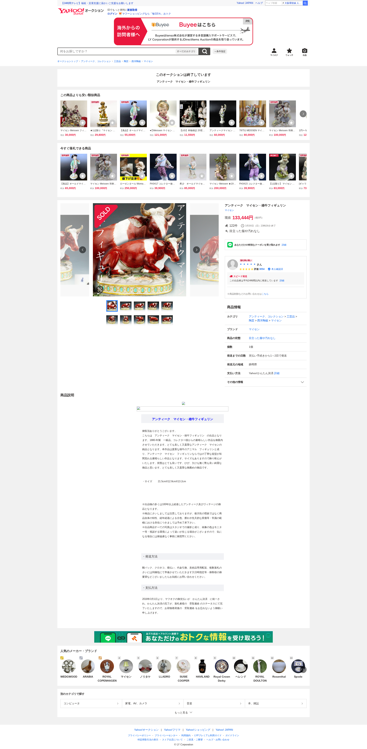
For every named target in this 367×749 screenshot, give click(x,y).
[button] (266, 382)
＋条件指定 (220, 51)
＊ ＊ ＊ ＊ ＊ (248, 264)
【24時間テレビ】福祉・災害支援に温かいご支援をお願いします (97, 3)
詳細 (284, 244)
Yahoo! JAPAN (245, 3)
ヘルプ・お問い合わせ (217, 739)
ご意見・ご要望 (195, 739)
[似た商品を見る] (100, 289)
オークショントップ (67, 61)
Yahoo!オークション (146, 729)
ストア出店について (172, 739)
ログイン (112, 13)
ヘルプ (259, 3)
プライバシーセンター (166, 735)
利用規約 (186, 735)
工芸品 (117, 61)
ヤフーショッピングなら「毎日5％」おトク (146, 13)
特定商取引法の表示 (148, 739)
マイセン (148, 61)
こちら (265, 294)
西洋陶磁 (136, 61)
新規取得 (132, 9)
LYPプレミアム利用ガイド (208, 735)
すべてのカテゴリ (186, 51)
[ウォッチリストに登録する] (83, 123)
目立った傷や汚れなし (262, 338)
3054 (262, 269)
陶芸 (126, 61)
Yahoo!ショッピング (198, 729)
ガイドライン (232, 735)
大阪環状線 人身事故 (293, 3)
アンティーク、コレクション (96, 61)
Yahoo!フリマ (172, 729)
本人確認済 (277, 269)
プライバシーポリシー (139, 735)
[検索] (305, 3)
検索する (204, 51)
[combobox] (116, 51)
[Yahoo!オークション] (81, 9)
